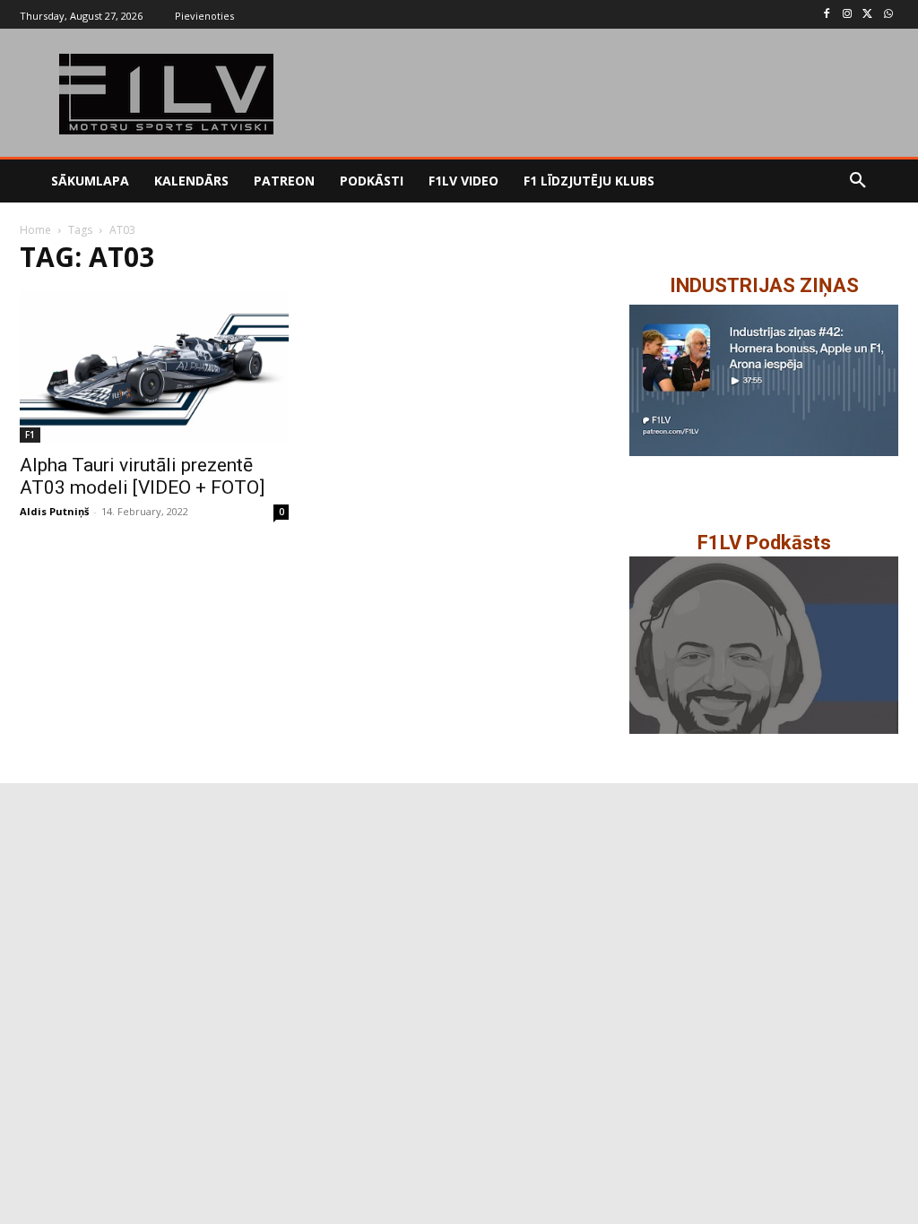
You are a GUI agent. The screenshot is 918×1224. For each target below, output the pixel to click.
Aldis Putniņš (54, 511)
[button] (857, 181)
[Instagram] (847, 14)
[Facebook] (827, 14)
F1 (30, 434)
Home (35, 229)
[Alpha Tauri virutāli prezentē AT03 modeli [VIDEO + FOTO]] (154, 367)
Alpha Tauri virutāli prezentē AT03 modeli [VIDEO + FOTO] (142, 476)
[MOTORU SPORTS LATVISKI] (166, 94)
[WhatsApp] (888, 14)
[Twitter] (867, 14)
